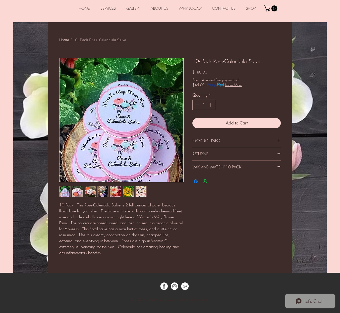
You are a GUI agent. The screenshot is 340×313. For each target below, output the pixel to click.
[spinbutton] (204, 105)
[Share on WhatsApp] (205, 181)
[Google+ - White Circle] (185, 286)
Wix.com (202, 300)
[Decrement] (197, 105)
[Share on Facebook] (196, 181)
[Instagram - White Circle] (174, 286)
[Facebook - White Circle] (164, 286)
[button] (271, 8)
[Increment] (211, 105)
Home (64, 40)
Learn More (233, 84)
